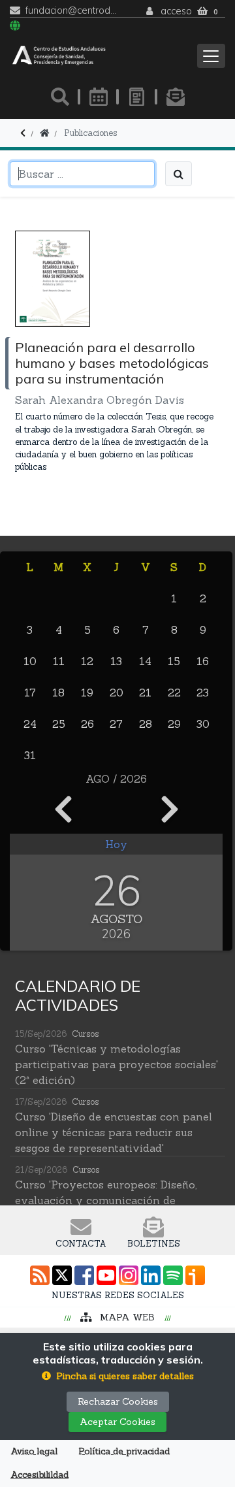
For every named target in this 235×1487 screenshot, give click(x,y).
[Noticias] (137, 97)
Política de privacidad (124, 1451)
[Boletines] (175, 97)
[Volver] (22, 133)
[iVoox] (195, 1275)
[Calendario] (98, 97)
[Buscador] (60, 97)
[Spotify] (173, 1275)
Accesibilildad (39, 1474)
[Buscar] (178, 173)
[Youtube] (106, 1275)
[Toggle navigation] (211, 56)
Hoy (116, 844)
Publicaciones (90, 133)
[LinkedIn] (151, 1275)
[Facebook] (84, 1275)
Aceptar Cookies (117, 1422)
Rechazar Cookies (118, 1401)
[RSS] (40, 1275)
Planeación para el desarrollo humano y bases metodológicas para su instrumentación (112, 363)
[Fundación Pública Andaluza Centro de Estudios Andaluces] (59, 56)
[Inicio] (44, 133)
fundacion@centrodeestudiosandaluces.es (71, 10)
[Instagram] (128, 1275)
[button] (118, 1376)
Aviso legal (33, 1451)
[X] (62, 1275)
